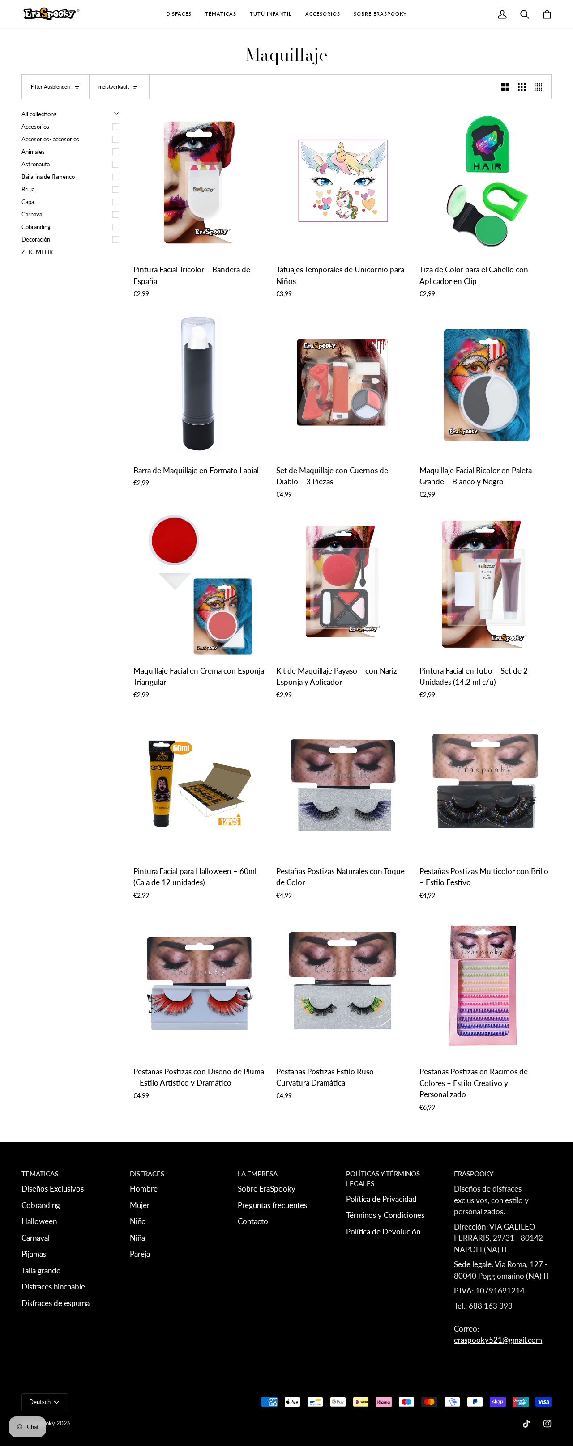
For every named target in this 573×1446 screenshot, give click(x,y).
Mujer (140, 1205)
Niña (137, 1237)
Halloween (39, 1221)
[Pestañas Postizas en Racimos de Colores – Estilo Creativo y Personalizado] (485, 985)
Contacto (253, 1221)
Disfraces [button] (147, 1174)
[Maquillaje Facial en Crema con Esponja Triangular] (199, 584)
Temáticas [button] (39, 1174)
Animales (33, 151)
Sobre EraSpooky (266, 1188)
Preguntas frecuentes (272, 1205)
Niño (138, 1221)
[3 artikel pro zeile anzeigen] (521, 87)
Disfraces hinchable (53, 1286)
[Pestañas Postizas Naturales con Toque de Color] (342, 785)
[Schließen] (539, 1315)
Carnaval (32, 214)
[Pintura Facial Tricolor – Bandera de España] (199, 183)
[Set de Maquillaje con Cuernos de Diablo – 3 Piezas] (342, 383)
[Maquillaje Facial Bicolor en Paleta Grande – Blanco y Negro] (485, 383)
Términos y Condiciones (385, 1215)
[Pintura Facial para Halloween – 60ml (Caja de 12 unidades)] (199, 785)
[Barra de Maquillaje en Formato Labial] (199, 383)
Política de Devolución (383, 1231)
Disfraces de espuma (55, 1303)
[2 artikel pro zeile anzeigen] (505, 87)
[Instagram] (547, 1424)
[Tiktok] (526, 1424)
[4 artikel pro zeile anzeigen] (540, 87)
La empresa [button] (258, 1174)
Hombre (144, 1188)
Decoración (35, 239)
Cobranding (36, 226)
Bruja (27, 189)
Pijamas (33, 1254)
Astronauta (35, 164)
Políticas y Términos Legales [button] (383, 1179)
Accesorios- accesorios (50, 139)
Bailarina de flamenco (48, 176)
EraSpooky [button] (473, 1174)
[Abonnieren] (514, 1375)
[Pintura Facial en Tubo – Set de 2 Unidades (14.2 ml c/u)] (485, 584)
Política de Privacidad (381, 1199)
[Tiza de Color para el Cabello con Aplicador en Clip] (485, 183)
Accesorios (35, 126)
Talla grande (40, 1270)
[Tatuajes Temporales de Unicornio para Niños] (342, 183)
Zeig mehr (37, 251)
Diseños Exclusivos (52, 1188)
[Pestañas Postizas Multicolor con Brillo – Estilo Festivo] (485, 785)
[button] (178, 14)
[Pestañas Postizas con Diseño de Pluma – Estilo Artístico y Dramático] (199, 985)
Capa (27, 201)
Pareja (140, 1254)
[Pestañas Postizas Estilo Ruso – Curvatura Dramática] (342, 985)
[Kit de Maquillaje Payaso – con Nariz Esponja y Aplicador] (342, 584)
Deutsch (40, 1401)
